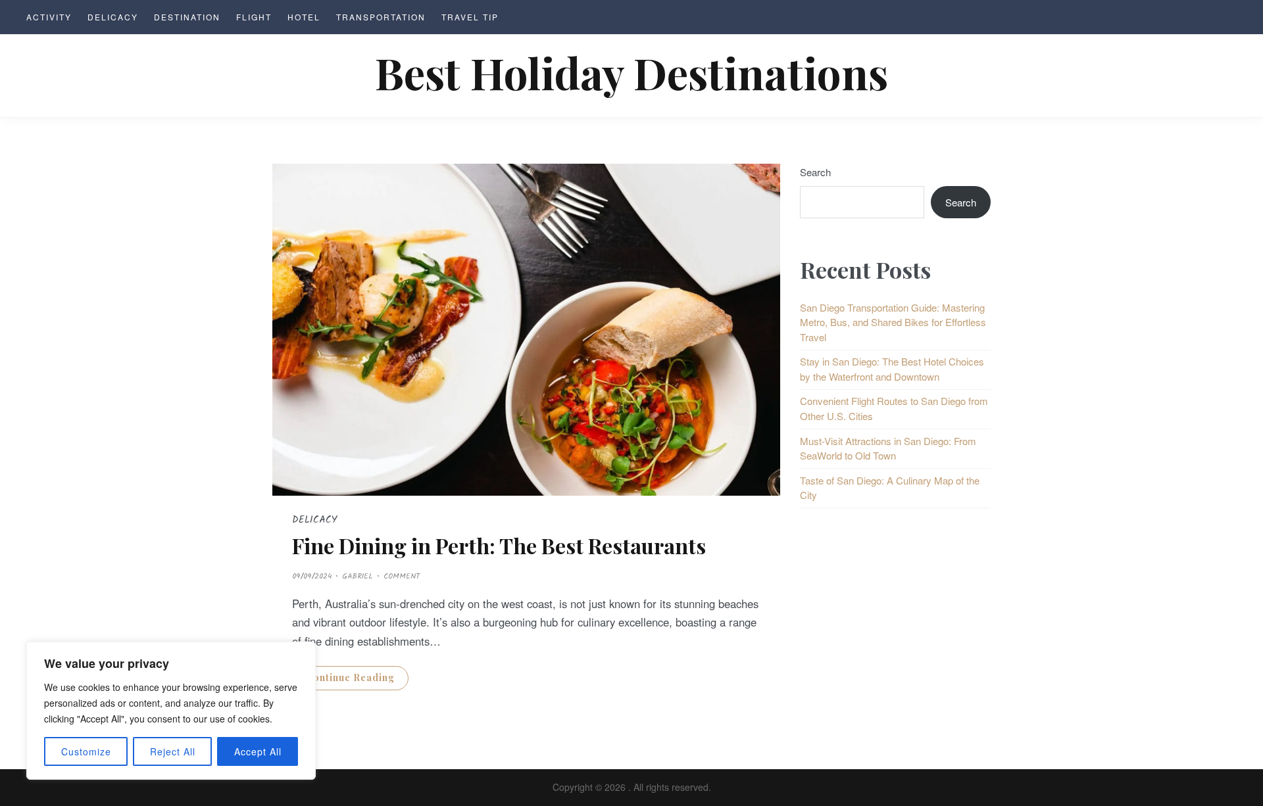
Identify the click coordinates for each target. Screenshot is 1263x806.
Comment (402, 576)
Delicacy (112, 16)
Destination (187, 16)
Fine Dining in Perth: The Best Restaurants (499, 545)
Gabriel (357, 576)
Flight (254, 16)
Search (815, 172)
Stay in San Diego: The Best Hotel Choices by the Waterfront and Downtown (892, 368)
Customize (86, 751)
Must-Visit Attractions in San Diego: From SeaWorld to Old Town (888, 448)
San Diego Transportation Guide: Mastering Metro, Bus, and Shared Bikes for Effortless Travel (893, 322)
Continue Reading (350, 677)
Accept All (258, 751)
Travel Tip (470, 16)
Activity (49, 16)
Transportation (381, 16)
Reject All (172, 751)
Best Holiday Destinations (631, 72)
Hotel (303, 16)
